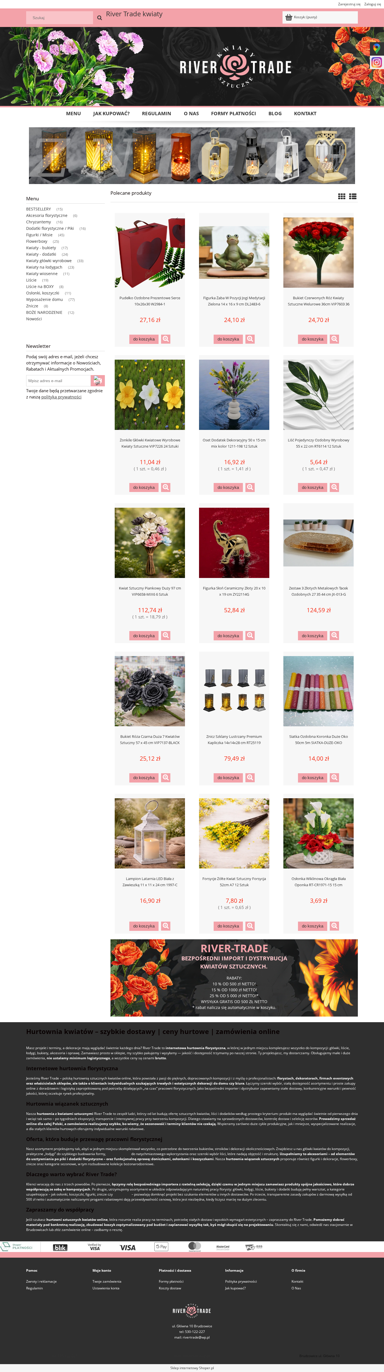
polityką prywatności (61, 397)
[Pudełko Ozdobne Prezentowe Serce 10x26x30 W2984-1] (150, 252)
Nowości (34, 318)
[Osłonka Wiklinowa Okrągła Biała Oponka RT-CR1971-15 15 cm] (318, 833)
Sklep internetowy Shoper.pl (192, 1368)
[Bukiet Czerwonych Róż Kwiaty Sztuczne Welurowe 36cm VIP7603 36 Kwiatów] (318, 252)
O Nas (296, 1288)
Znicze (32, 306)
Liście (31, 280)
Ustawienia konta (105, 1288)
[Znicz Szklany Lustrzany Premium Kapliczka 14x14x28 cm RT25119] (234, 691)
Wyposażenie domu (44, 299)
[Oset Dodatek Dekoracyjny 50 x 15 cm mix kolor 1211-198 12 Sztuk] (234, 394)
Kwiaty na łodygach (44, 267)
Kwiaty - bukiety (41, 247)
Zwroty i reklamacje (41, 1281)
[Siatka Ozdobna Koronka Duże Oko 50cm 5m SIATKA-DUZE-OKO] (318, 691)
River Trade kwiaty (134, 13)
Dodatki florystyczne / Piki (50, 228)
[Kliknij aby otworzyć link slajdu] (192, 155)
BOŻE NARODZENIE (44, 312)
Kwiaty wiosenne (42, 273)
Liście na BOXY (40, 286)
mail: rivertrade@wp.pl (192, 1337)
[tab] (185, 180)
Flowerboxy (36, 241)
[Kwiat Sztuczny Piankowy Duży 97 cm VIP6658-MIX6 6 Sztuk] (150, 542)
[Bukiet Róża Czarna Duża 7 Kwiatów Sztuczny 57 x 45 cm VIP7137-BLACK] (150, 691)
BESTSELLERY (38, 209)
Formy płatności (171, 1281)
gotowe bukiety (118, 1153)
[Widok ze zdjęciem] (341, 196)
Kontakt (297, 1281)
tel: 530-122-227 (64, 1355)
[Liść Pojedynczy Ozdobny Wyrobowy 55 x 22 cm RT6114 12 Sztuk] (318, 394)
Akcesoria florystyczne (46, 215)
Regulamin (34, 1288)
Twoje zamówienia (106, 1281)
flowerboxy (122, 1194)
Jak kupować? (235, 1288)
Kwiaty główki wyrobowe (49, 260)
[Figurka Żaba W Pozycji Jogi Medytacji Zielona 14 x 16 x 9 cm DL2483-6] (234, 252)
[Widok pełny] (352, 196)
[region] (192, 155)
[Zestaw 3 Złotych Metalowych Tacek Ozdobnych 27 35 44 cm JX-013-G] (318, 542)
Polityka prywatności (241, 1281)
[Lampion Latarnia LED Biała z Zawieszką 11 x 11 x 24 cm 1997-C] (150, 833)
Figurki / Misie (39, 234)
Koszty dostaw (170, 1288)
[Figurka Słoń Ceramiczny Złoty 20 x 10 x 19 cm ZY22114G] (234, 542)
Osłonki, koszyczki (42, 293)
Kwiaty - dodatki (41, 254)
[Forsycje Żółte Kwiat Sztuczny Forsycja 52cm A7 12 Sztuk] (234, 833)
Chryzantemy (38, 221)
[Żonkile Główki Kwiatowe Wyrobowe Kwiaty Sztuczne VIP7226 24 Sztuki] (150, 394)
